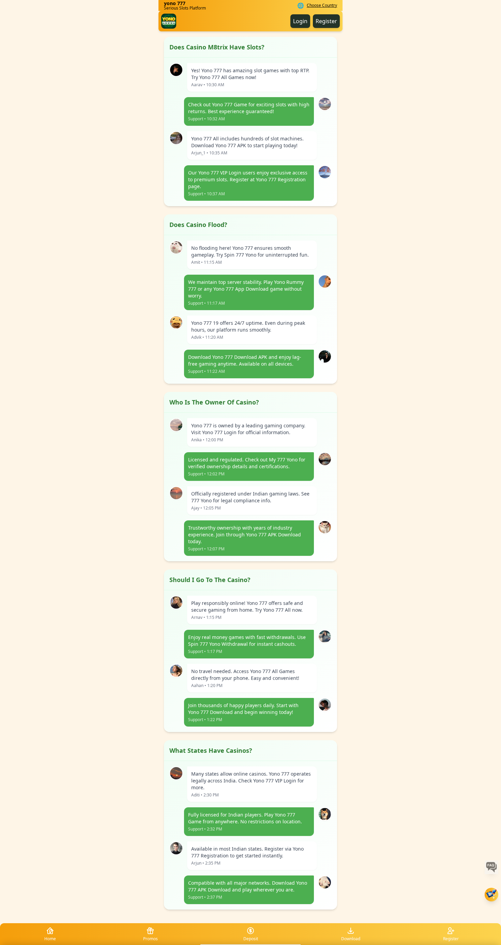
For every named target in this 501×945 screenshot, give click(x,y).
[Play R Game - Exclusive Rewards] (491, 894)
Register (326, 21)
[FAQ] (491, 867)
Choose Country (322, 5)
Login (300, 21)
